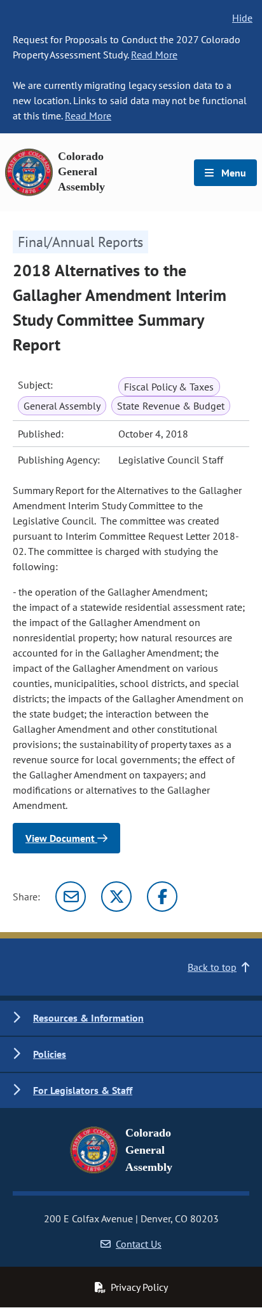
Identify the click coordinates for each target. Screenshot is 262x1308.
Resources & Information (88, 1017)
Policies (49, 1054)
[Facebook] (162, 896)
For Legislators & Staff (82, 1090)
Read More (154, 54)
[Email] (70, 896)
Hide (242, 17)
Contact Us (139, 1244)
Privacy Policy (139, 1287)
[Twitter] (116, 896)
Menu (232, 172)
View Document (61, 838)
